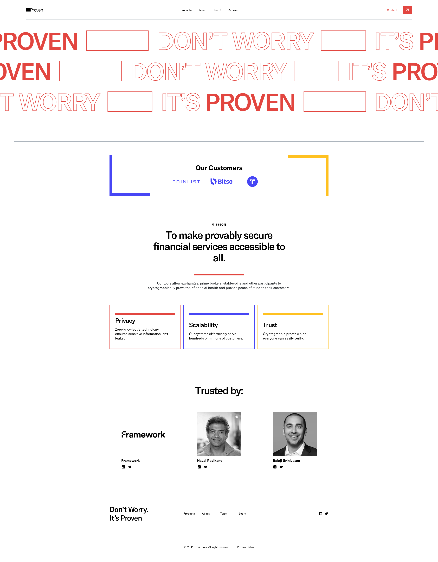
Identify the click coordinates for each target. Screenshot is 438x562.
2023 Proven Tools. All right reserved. (207, 547)
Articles (233, 10)
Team (223, 513)
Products (186, 10)
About (203, 10)
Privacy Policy (245, 547)
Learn (217, 10)
